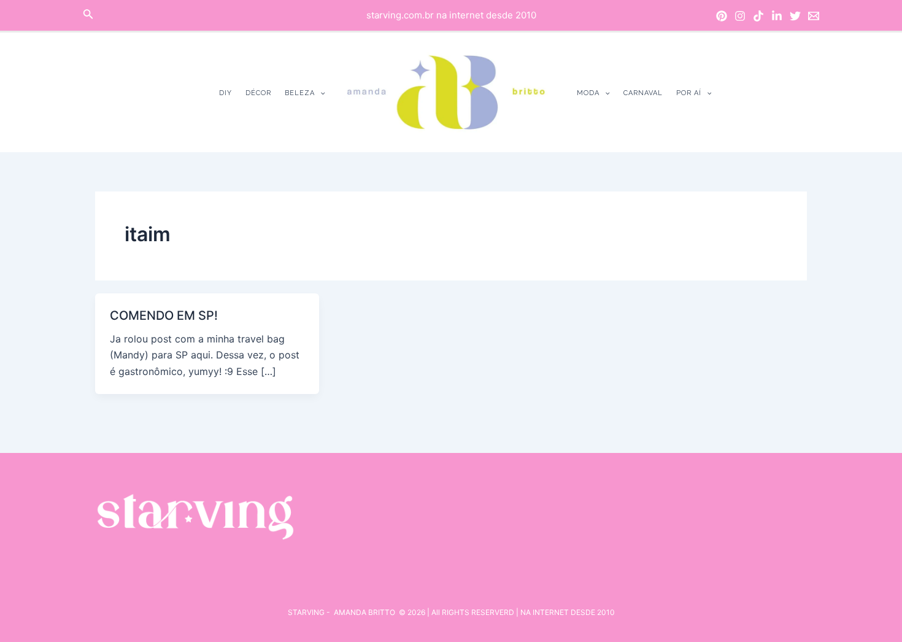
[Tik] (758, 15)
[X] (795, 15)
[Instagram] (740, 15)
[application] (320, 93)
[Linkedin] (776, 15)
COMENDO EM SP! (164, 315)
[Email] (813, 15)
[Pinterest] (721, 15)
